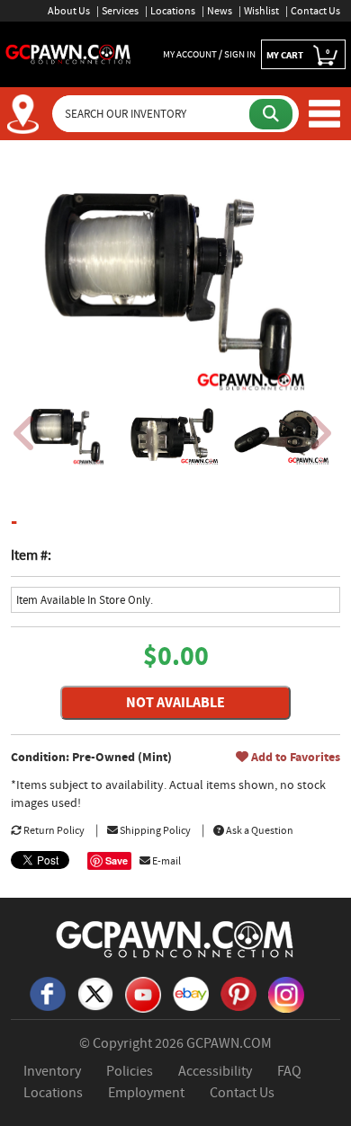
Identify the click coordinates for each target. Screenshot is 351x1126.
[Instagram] (286, 993)
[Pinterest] (238, 992)
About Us (69, 11)
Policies (129, 1071)
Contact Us (315, 11)
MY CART (297, 54)
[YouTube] (143, 993)
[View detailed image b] (172, 434)
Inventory (52, 1071)
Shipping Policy (154, 830)
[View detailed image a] (66, 434)
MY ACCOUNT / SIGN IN (209, 54)
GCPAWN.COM (229, 1043)
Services (120, 11)
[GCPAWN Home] (175, 938)
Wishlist (261, 11)
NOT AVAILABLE (175, 702)
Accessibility (215, 1071)
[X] (95, 992)
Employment (146, 1093)
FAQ (289, 1071)
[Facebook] (48, 992)
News (219, 11)
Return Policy (53, 830)
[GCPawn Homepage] (68, 53)
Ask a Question (258, 830)
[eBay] (191, 992)
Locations (172, 11)
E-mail (165, 861)
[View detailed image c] (278, 434)
